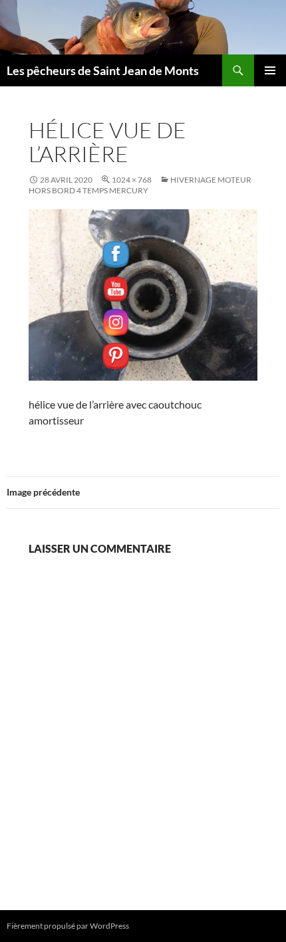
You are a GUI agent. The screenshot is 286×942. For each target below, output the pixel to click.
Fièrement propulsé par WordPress (68, 926)
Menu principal (270, 70)
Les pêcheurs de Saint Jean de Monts (103, 70)
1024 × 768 (132, 180)
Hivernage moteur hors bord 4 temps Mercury (140, 185)
